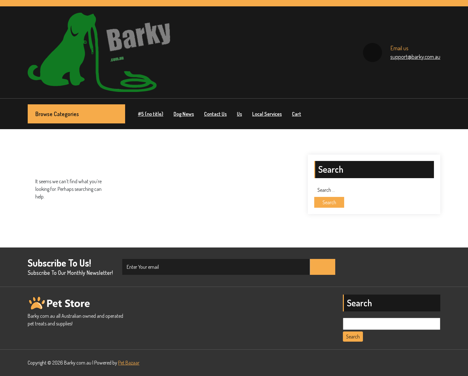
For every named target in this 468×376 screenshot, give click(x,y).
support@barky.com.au (415, 56)
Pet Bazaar (128, 362)
